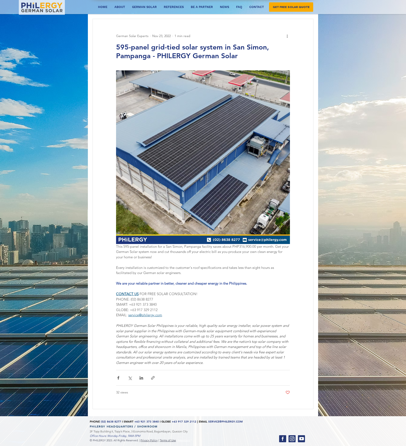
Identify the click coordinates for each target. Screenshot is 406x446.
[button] (291, 7)
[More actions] (287, 36)
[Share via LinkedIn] (141, 378)
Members (184, 440)
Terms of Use (168, 440)
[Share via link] (153, 378)
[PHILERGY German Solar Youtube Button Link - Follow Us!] (301, 438)
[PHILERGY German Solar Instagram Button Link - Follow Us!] (292, 438)
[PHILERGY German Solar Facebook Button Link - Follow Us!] (282, 438)
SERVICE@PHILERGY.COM (225, 421)
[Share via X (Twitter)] (130, 378)
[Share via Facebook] (118, 378)
